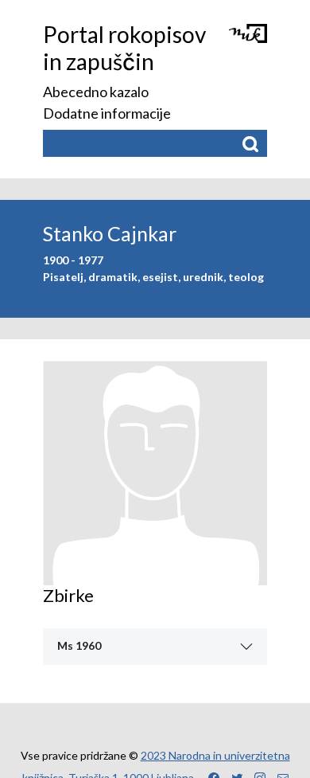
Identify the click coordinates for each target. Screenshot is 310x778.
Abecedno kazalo (96, 91)
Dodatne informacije (107, 113)
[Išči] (250, 144)
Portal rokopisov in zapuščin (124, 48)
